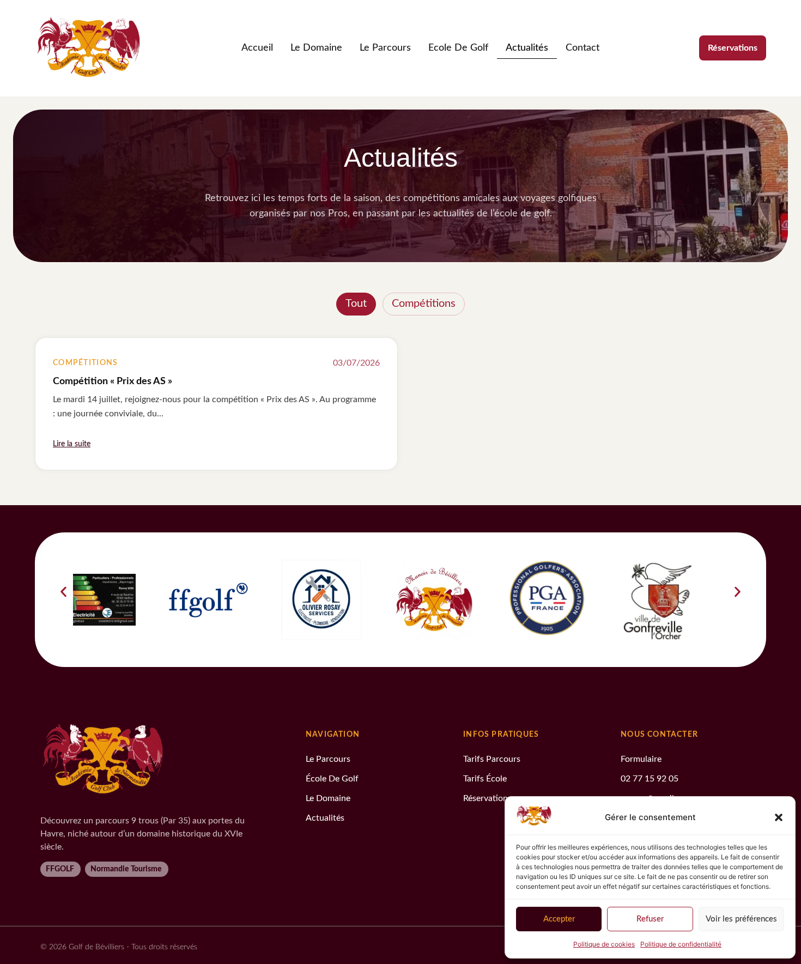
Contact (582, 48)
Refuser (650, 919)
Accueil (257, 48)
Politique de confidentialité (680, 944)
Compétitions (424, 303)
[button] (778, 817)
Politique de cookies (604, 944)
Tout (356, 303)
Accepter (559, 919)
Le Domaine (316, 48)
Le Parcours (385, 48)
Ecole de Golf (458, 48)
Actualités (527, 48)
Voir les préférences (741, 919)
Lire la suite (71, 444)
